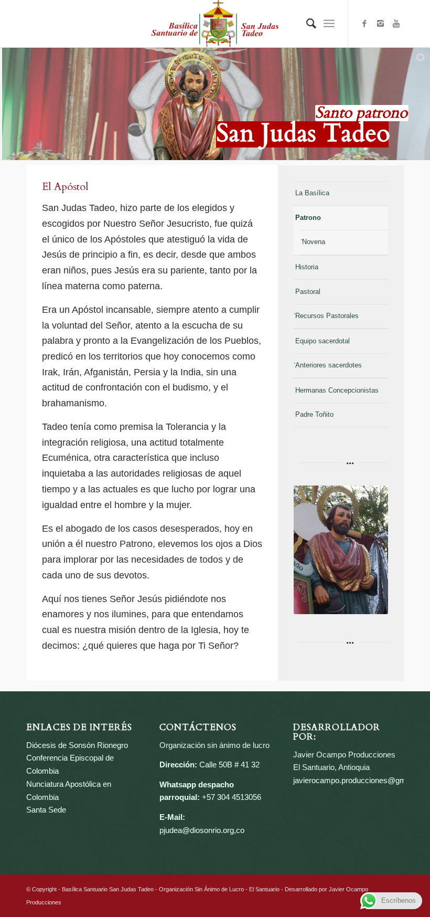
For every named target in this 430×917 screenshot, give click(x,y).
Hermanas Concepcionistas (337, 390)
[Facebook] (364, 23)
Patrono (308, 218)
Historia (306, 267)
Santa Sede (46, 809)
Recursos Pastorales (327, 316)
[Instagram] (380, 23)
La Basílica (312, 193)
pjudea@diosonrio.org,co (201, 830)
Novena (313, 242)
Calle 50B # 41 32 (229, 764)
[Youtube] (396, 23)
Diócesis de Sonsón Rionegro (77, 745)
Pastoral (307, 292)
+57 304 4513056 (231, 797)
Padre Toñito (314, 414)
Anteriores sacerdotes (328, 365)
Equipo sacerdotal (322, 341)
